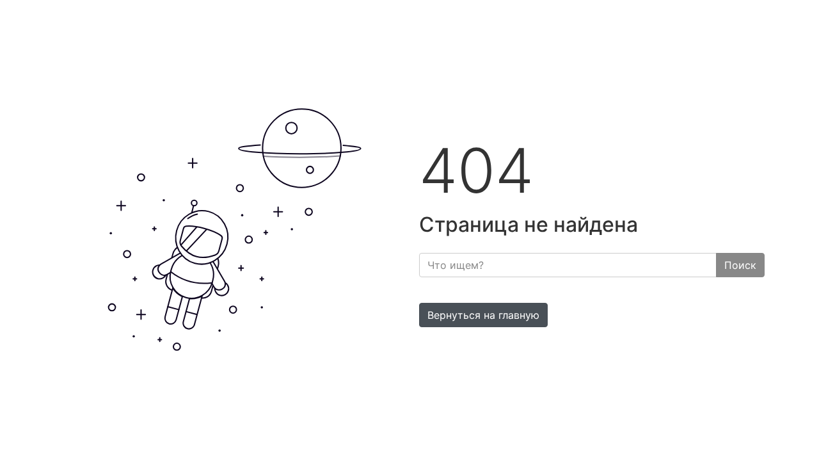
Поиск (740, 265)
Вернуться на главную (483, 315)
